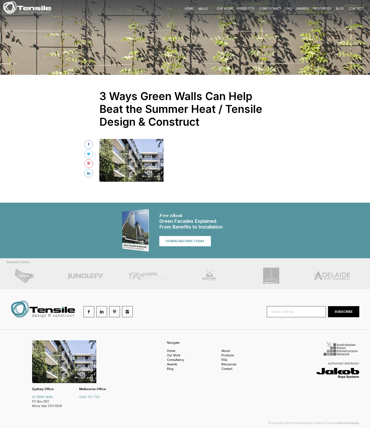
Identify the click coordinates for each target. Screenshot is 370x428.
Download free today (185, 241)
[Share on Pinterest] (88, 163)
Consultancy (270, 8)
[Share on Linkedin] (88, 173)
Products (246, 8)
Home (189, 8)
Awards (302, 8)
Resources (322, 8)
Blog (340, 8)
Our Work (224, 8)
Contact (356, 8)
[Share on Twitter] (88, 154)
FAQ (289, 8)
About (203, 8)
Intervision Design (348, 423)
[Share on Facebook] (88, 144)
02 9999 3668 (42, 397)
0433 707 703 (89, 397)
